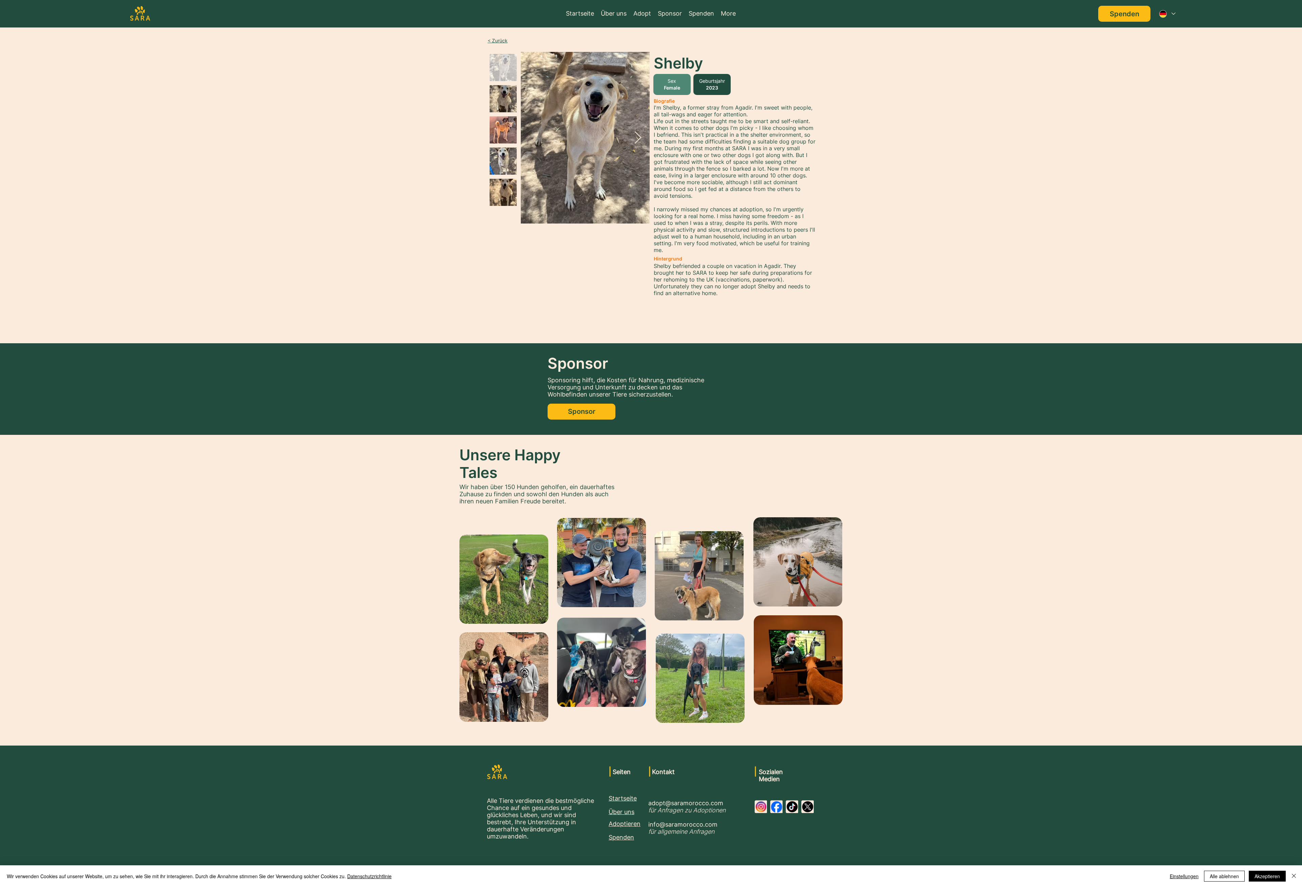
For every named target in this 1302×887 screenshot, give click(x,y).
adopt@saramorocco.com (685, 803)
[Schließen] (1294, 876)
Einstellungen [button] (1184, 876)
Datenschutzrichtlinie (369, 876)
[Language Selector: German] (1167, 13)
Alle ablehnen (1224, 876)
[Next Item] (638, 137)
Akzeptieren (1267, 876)
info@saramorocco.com (682, 824)
